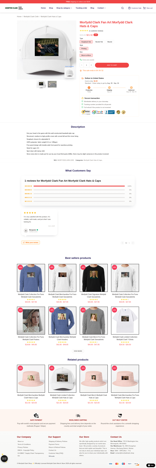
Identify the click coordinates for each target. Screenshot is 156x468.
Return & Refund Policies (57, 447)
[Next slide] (73, 50)
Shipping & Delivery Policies (58, 441)
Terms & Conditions (24, 444)
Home (19, 16)
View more (78, 351)
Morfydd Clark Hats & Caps (51, 16)
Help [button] (152, 465)
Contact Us (52, 450)
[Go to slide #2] (52, 84)
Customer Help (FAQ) (56, 453)
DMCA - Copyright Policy (26, 450)
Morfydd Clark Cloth (31, 16)
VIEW (31, 290)
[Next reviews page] (133, 243)
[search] (122, 8)
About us (21, 441)
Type (81, 38)
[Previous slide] (20, 50)
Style (81, 45)
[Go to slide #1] (41, 84)
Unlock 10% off (4, 459)
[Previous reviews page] (122, 243)
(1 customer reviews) (96, 31)
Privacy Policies (23, 447)
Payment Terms (54, 444)
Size (81, 52)
